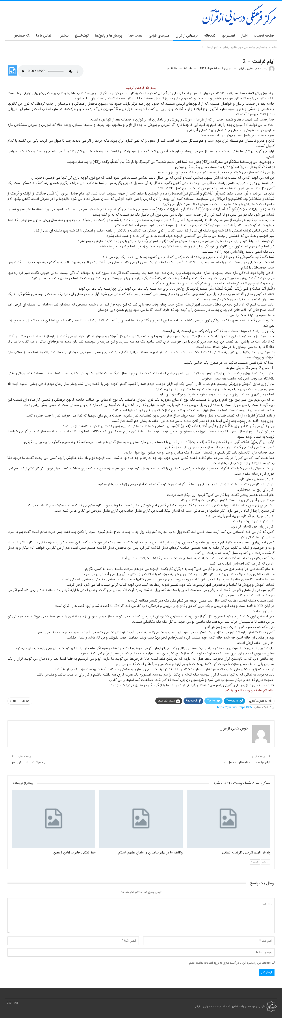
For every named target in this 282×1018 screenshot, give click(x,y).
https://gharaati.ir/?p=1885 (234, 707)
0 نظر (170, 68)
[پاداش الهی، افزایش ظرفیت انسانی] (228, 819)
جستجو (19, 35)
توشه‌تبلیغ (82, 35)
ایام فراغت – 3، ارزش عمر (29, 762)
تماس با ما (43, 35)
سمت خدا (135, 35)
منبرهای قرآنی (159, 35)
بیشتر (65, 35)
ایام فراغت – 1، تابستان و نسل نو (247, 762)
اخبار (244, 35)
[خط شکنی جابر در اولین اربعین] (53, 819)
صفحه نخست (264, 35)
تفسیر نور (228, 35)
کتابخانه (209, 35)
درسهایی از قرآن (187, 35)
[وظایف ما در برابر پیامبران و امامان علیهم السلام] (141, 819)
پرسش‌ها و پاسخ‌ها (108, 35)
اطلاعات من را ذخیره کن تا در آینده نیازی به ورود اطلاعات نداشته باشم (230, 963)
